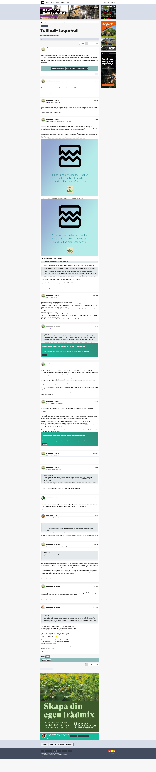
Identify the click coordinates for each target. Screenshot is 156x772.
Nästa (97, 43)
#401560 (95, 295)
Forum (47, 2)
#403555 (95, 586)
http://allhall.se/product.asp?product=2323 (79, 265)
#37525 (96, 48)
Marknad (63, 2)
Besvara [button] (43, 656)
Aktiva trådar (70, 744)
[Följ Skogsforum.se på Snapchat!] (112, 751)
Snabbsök (61, 744)
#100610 (96, 81)
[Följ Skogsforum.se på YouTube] (109, 751)
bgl (47, 297)
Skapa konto (106, 2)
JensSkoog (49, 609)
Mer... (68, 2)
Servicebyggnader (64, 22)
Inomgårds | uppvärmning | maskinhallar (53, 22)
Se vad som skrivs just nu (82, 68)
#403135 (95, 498)
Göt (47, 499)
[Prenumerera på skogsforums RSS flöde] (114, 751)
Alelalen (48, 102)
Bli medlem (45, 744)
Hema (48, 121)
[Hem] (41, 22)
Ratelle (48, 455)
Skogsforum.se (43, 753)
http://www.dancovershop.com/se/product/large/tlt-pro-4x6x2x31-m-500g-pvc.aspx (67, 137)
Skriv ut (49, 660)
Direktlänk (44, 660)
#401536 (95, 119)
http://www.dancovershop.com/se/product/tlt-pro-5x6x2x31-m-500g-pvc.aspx (66, 198)
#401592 (95, 364)
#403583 (95, 607)
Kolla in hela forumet (70, 68)
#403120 (95, 453)
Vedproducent (49, 517)
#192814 (96, 100)
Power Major (49, 328)
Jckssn (48, 403)
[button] (69, 39)
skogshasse (49, 469)
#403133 (95, 467)
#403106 (95, 401)
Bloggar (52, 2)
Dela (48, 656)
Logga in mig (112, 2)
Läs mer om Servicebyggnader (58, 68)
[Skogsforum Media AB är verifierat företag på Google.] (58, 753)
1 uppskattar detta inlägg (47, 509)
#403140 (95, 516)
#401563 (95, 326)
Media (57, 2)
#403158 (95, 544)
